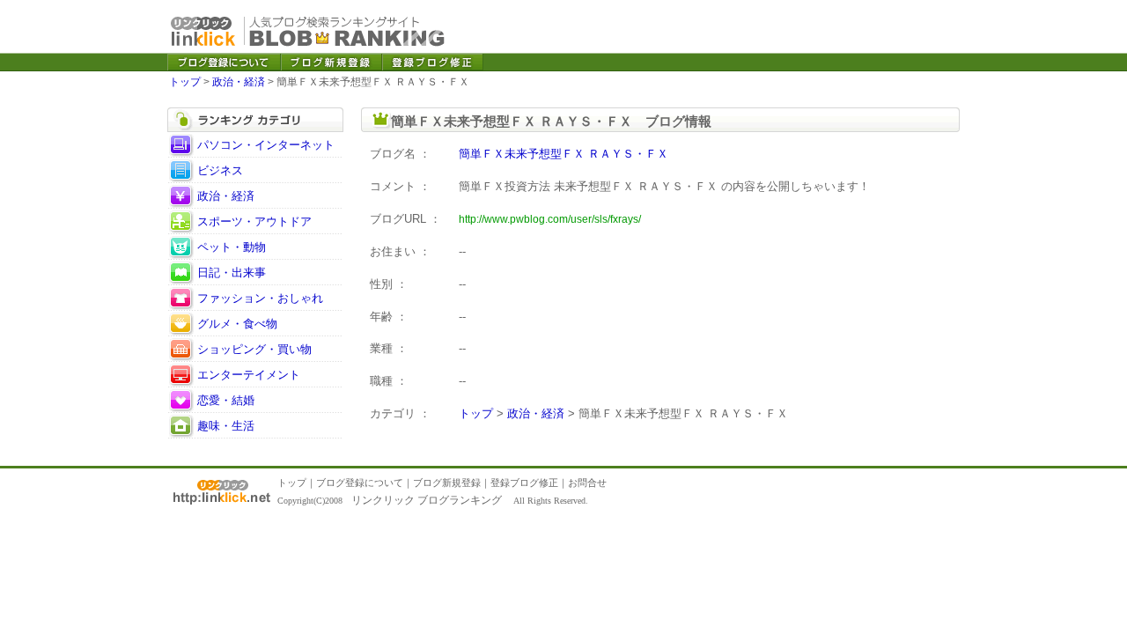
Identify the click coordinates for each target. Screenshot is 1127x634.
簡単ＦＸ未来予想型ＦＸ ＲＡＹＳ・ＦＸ (563, 153)
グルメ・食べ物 (237, 323)
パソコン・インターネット (266, 144)
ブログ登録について (359, 482)
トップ (185, 82)
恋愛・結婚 (225, 400)
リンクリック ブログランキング (426, 500)
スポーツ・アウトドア (254, 221)
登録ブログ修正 (524, 482)
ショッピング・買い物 (254, 349)
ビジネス (220, 170)
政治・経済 (238, 82)
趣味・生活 (225, 425)
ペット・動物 (231, 247)
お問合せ (587, 482)
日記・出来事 (231, 272)
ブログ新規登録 (447, 482)
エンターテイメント (248, 374)
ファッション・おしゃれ (260, 298)
